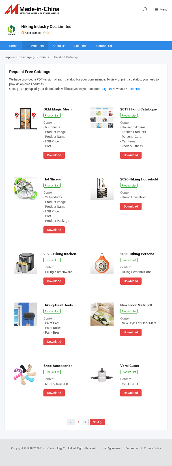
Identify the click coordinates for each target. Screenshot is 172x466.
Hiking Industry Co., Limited (46, 26)
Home (13, 46)
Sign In (107, 89)
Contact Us (104, 46)
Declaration (132, 448)
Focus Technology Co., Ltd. (56, 448)
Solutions (80, 46)
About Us (59, 46)
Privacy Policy (152, 448)
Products (37, 46)
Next (96, 422)
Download (54, 155)
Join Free (134, 89)
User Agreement (111, 448)
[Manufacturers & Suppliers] (32, 9)
